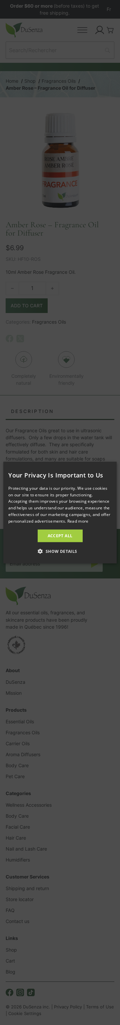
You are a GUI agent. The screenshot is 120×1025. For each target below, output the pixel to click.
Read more (78, 521)
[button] (60, 551)
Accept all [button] (60, 535)
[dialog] (60, 512)
